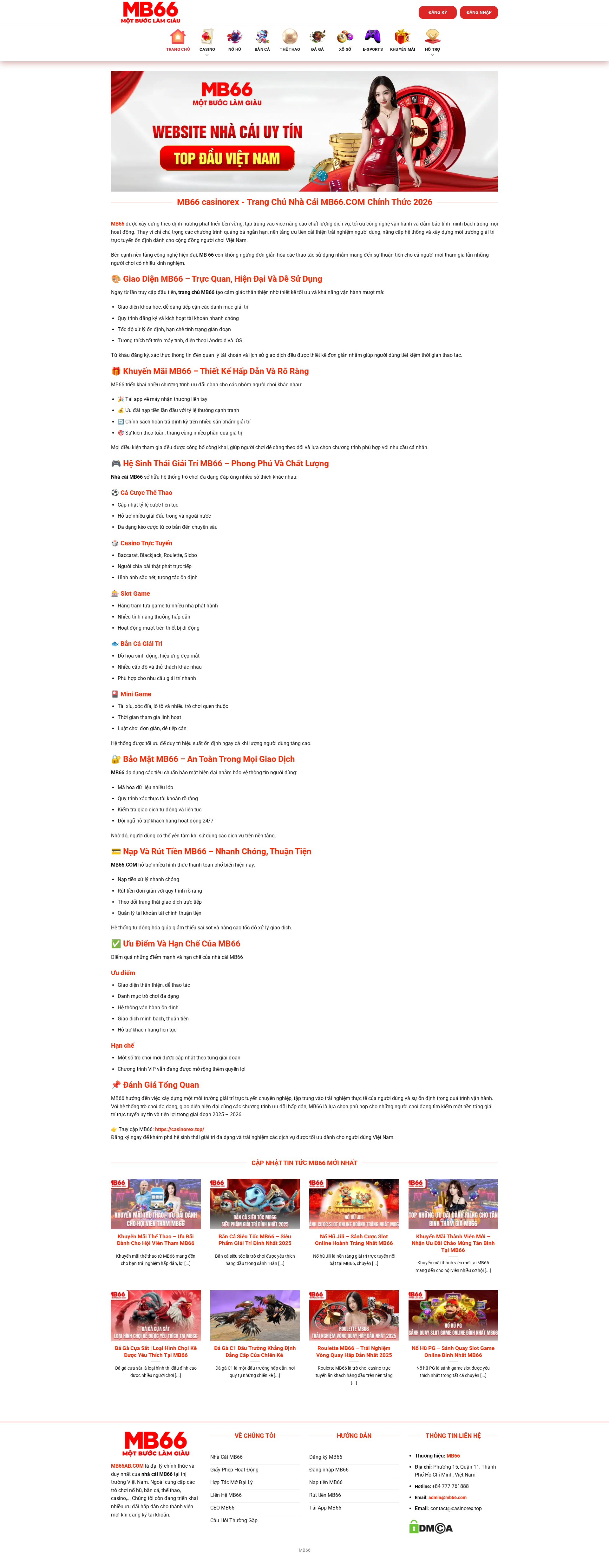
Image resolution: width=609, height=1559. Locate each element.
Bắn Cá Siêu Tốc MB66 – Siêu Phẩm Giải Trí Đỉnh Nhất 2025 (255, 1240)
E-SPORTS (373, 49)
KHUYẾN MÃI (403, 49)
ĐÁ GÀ (317, 49)
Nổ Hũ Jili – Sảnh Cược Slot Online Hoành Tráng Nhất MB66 (354, 1240)
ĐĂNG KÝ (438, 12)
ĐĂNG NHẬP (479, 12)
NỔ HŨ (234, 49)
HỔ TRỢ (432, 49)
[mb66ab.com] (150, 12)
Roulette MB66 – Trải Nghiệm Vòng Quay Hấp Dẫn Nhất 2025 (354, 1351)
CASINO (207, 49)
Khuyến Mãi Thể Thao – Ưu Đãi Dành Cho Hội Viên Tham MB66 (155, 1240)
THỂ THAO (290, 49)
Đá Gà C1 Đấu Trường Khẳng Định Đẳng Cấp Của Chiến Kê (255, 1351)
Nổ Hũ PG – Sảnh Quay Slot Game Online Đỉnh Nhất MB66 (453, 1351)
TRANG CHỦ (178, 49)
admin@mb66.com (448, 1497)
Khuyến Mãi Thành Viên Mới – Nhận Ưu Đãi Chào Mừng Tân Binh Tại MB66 (453, 1243)
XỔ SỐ (345, 49)
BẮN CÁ (262, 49)
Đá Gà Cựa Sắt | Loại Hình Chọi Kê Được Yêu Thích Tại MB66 (156, 1351)
